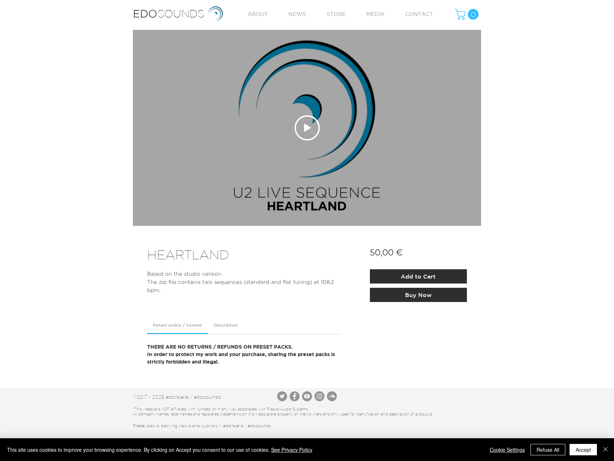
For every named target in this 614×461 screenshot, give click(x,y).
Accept (583, 449)
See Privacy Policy (291, 449)
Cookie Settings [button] (507, 449)
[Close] (605, 449)
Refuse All (548, 449)
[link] (177, 324)
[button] (468, 14)
